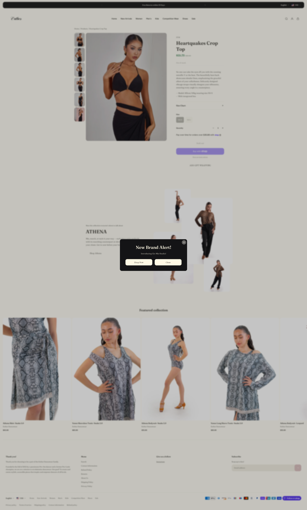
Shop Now (139, 262)
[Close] (184, 242)
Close (168, 262)
